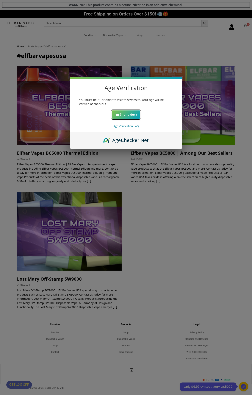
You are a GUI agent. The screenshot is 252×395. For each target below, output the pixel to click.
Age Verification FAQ (126, 126)
